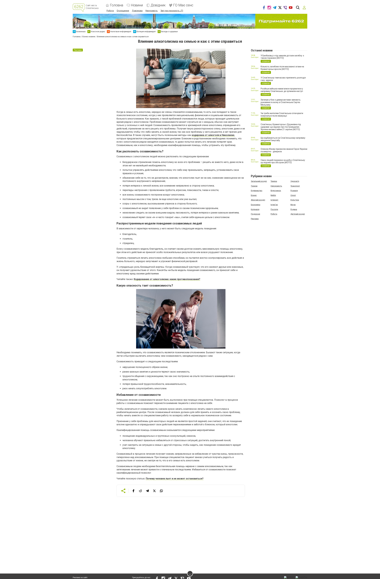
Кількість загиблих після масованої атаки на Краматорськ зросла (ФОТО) (282, 67)
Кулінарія (255, 209)
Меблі (273, 195)
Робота (110, 10)
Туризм (254, 186)
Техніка (274, 181)
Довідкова (137, 10)
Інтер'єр (274, 205)
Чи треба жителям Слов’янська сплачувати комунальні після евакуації (282, 114)
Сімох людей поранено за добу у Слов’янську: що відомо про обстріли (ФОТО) (283, 161)
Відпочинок (276, 190)
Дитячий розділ (297, 214)
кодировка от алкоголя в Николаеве (213, 135)
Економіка (255, 205)
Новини (137, 5)
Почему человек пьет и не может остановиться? (175, 478)
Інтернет (274, 200)
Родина (293, 209)
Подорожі (255, 214)
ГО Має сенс (183, 5)
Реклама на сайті (80, 577)
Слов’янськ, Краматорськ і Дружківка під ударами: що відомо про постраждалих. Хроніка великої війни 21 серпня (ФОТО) (281, 127)
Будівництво (256, 190)
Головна (116, 5)
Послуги (274, 209)
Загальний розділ (259, 181)
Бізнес (254, 195)
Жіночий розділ (258, 200)
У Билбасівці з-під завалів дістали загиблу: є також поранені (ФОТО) (282, 56)
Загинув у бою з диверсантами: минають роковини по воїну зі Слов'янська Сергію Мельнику (281, 102)
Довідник (158, 5)
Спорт (293, 195)
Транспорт (295, 186)
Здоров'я (294, 181)
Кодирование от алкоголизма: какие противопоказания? (167, 279)
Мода (293, 205)
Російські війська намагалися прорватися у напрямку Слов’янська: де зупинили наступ (282, 89)
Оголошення (123, 10)
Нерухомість (151, 10)
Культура (294, 200)
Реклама (255, 219)
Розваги (294, 190)
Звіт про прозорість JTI (172, 10)
